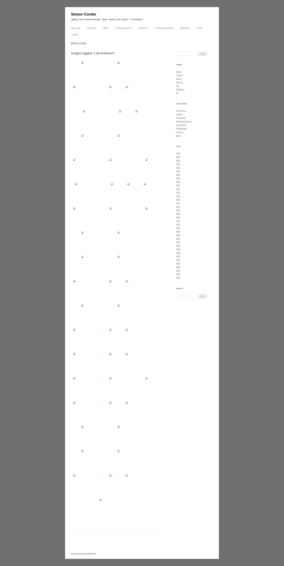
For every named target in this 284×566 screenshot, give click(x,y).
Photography (181, 128)
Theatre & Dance (123, 28)
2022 (178, 168)
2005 (178, 228)
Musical (179, 82)
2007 (178, 221)
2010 (178, 210)
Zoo (177, 86)
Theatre (179, 75)
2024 (178, 160)
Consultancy (181, 125)
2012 (178, 203)
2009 (178, 214)
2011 (178, 207)
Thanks (74, 35)
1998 (178, 253)
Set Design (180, 118)
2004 (178, 231)
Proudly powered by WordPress (83, 554)
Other (178, 136)
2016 (178, 189)
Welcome (75, 28)
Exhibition (180, 89)
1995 (178, 263)
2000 (178, 246)
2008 (178, 217)
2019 (178, 178)
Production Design (184, 121)
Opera (178, 72)
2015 (178, 192)
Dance (178, 79)
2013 (178, 199)
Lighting (179, 114)
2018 (178, 182)
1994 (178, 267)
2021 (178, 171)
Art (177, 93)
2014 (178, 196)
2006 (178, 224)
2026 (178, 153)
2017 (178, 185)
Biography (185, 28)
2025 (178, 157)
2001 (178, 242)
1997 (178, 256)
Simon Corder (83, 14)
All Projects (181, 111)
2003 (178, 235)
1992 (178, 274)
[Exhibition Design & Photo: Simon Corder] (99, 73)
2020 (178, 175)
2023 (178, 164)
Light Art (179, 132)
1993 (178, 271)
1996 (178, 260)
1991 (178, 278)
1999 (178, 249)
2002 (178, 239)
